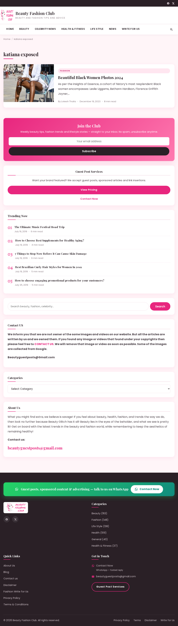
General (96, 539)
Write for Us (131, 29)
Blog (6, 572)
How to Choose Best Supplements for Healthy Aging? (49, 240)
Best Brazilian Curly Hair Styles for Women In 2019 (48, 267)
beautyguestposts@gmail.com (35, 448)
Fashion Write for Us (15, 591)
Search (160, 306)
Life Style (96, 29)
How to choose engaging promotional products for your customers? (59, 280)
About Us (9, 565)
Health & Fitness (73, 29)
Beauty (24, 29)
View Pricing (89, 189)
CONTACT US (44, 344)
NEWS (112, 29)
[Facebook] (168, 3)
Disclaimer (10, 585)
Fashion (65, 70)
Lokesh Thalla (68, 101)
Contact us (10, 578)
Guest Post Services (110, 586)
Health (96, 532)
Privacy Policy (11, 598)
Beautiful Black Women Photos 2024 (90, 77)
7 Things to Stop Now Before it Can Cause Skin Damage (51, 253)
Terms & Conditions (16, 604)
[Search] (171, 29)
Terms (137, 620)
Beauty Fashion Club (35, 13)
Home (10, 29)
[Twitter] (173, 3)
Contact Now (89, 199)
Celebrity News (45, 29)
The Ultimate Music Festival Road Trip (39, 227)
